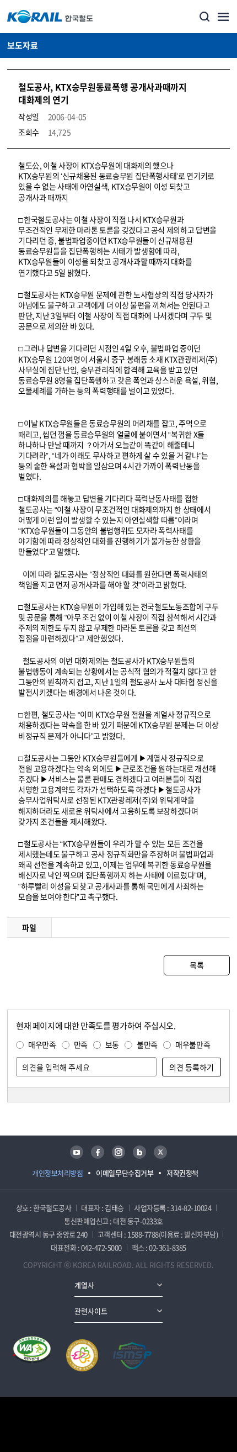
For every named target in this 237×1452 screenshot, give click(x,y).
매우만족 (42, 1044)
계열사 (84, 1285)
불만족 (147, 1044)
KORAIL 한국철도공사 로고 (50, 16)
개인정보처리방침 (57, 1173)
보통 (112, 1044)
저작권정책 (182, 1173)
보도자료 (22, 45)
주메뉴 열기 (223, 17)
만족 (81, 1044)
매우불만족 (192, 1044)
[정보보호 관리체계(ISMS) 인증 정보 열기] (132, 1355)
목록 (196, 964)
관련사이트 (90, 1311)
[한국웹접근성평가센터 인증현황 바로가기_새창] (32, 1355)
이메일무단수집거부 (124, 1173)
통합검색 (204, 17)
